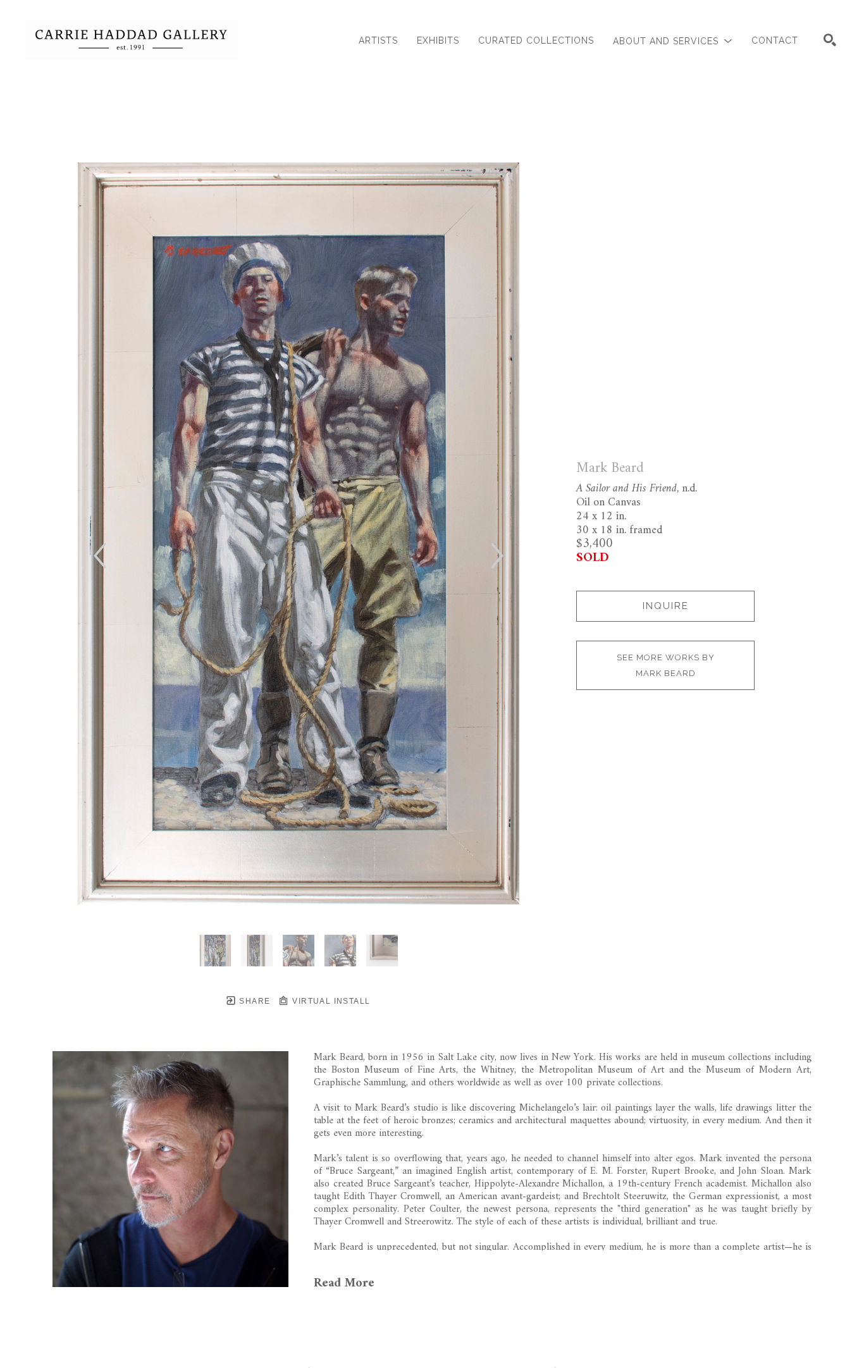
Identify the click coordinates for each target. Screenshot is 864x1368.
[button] (672, 41)
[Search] (830, 40)
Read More (344, 1283)
